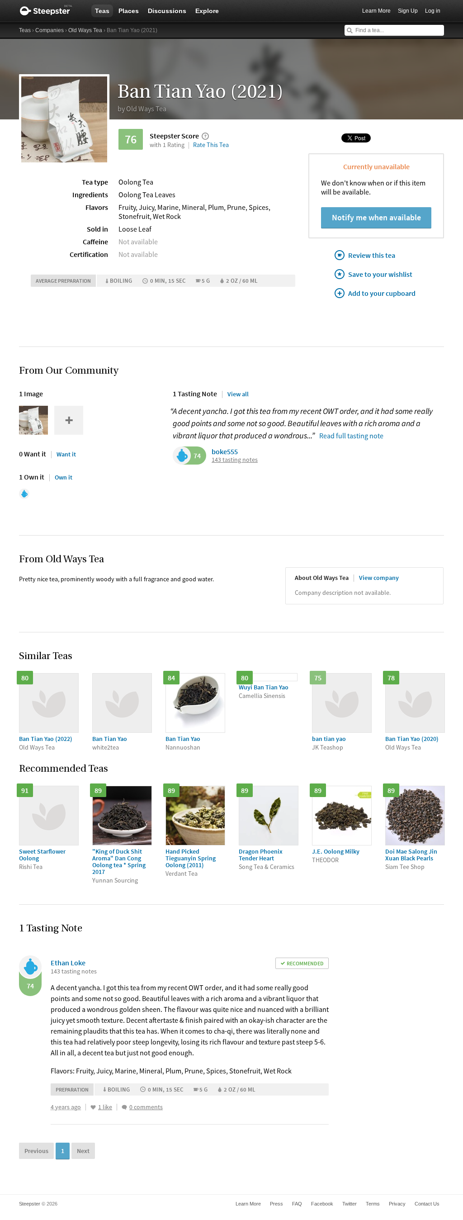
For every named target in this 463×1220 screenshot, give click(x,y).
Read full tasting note (351, 435)
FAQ (297, 1203)
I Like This (93, 1107)
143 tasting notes (235, 459)
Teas (102, 10)
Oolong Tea (135, 181)
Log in (432, 11)
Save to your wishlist (380, 274)
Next (83, 1151)
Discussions (167, 10)
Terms (373, 1203)
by (142, 108)
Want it (66, 454)
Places (128, 10)
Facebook (322, 1203)
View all (238, 394)
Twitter (349, 1203)
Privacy (397, 1203)
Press (276, 1203)
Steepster (50, 11)
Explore (207, 10)
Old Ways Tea (85, 30)
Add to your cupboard (382, 293)
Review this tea (371, 255)
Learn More (376, 11)
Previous (36, 1151)
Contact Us (427, 1203)
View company (379, 578)
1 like (105, 1107)
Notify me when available (376, 217)
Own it (63, 477)
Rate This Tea (211, 145)
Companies (49, 30)
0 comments (146, 1107)
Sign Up (408, 11)
